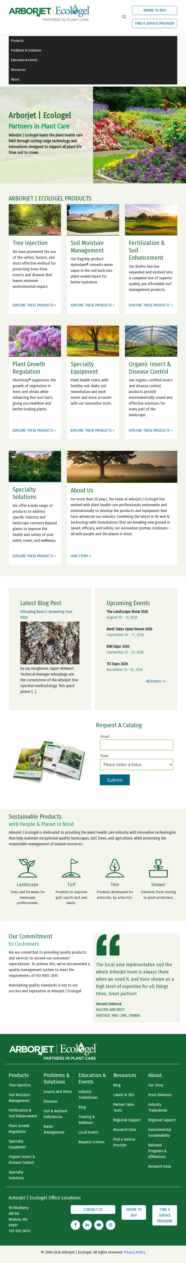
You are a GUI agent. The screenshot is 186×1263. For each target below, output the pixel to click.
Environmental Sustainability (159, 1132)
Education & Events (24, 60)
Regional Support (127, 1120)
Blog (82, 1107)
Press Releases (160, 1094)
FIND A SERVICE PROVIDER (154, 23)
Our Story (155, 1085)
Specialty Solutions (16, 1175)
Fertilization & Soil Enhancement (23, 1113)
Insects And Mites (58, 1091)
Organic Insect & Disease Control (22, 1159)
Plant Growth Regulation (19, 1128)
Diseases (51, 1101)
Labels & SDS (123, 1094)
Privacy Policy (134, 1252)
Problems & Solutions (26, 50)
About (15, 79)
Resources (18, 70)
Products (17, 41)
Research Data (124, 1129)
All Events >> (156, 681)
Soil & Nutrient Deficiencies (55, 1114)
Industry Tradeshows (88, 1094)
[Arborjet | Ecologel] (49, 12)
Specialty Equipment (17, 1144)
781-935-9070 (19, 1231)
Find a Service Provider (124, 1142)
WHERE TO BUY (154, 10)
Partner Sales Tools (123, 1107)
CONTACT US (93, 1209)
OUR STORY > (81, 556)
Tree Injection (20, 1085)
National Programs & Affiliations (157, 1151)
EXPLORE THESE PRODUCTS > (34, 305)
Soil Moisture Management (19, 1097)
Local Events (88, 1132)
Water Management (54, 1129)
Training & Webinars (86, 1119)
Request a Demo (91, 1142)
